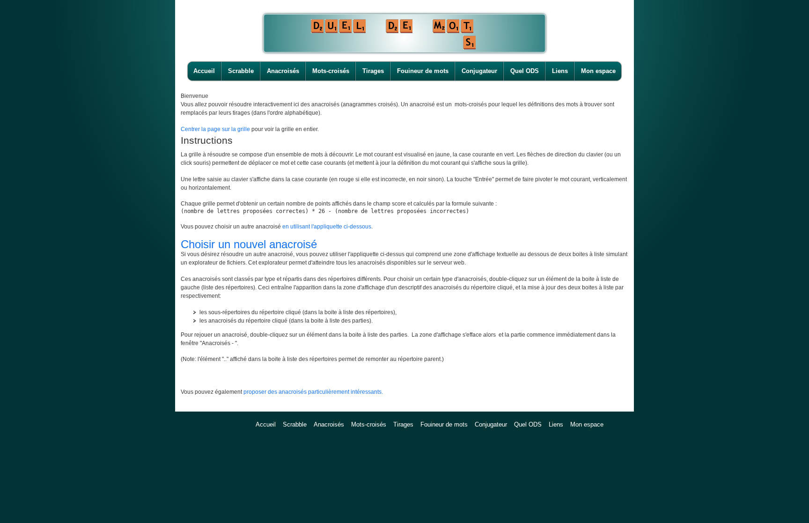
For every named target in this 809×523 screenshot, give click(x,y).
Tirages (373, 70)
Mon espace (598, 70)
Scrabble (241, 70)
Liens (560, 70)
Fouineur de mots (423, 70)
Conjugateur (479, 70)
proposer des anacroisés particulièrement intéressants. (313, 392)
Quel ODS (524, 70)
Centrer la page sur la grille (215, 129)
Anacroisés (283, 70)
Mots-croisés (330, 70)
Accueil (204, 70)
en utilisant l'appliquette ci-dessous (326, 226)
